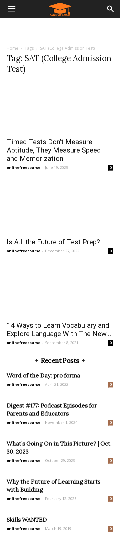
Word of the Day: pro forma (43, 375)
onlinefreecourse (23, 167)
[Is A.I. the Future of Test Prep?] (60, 207)
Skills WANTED (27, 519)
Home (12, 48)
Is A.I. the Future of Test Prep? (53, 242)
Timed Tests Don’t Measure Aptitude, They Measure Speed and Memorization (54, 150)
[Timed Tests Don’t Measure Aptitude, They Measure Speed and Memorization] (60, 107)
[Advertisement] (60, 29)
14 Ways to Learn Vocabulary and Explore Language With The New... (59, 329)
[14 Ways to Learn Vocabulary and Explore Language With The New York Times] (60, 290)
